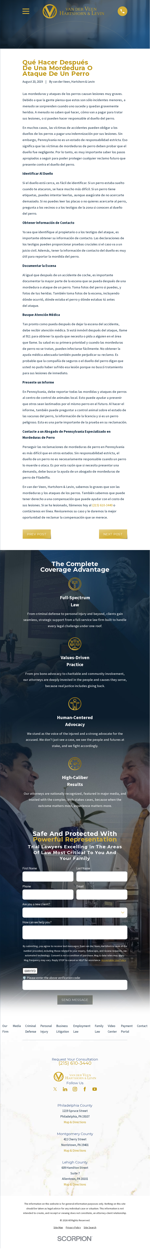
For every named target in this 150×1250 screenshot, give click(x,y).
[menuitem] (58, 1227)
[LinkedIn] (65, 1089)
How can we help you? (37, 922)
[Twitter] (55, 1089)
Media (17, 1026)
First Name (29, 868)
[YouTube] (94, 1089)
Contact (142, 1026)
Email (80, 886)
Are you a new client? (36, 904)
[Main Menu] (25, 11)
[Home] (73, 11)
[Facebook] (85, 1089)
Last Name (83, 868)
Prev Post (37, 534)
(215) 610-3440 (102, 505)
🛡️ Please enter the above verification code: (51, 978)
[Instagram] (75, 1089)
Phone (26, 886)
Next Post (113, 534)
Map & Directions (75, 1122)
